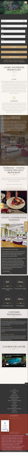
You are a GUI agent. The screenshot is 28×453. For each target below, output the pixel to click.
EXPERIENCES (14, 400)
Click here (22, 61)
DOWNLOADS (14, 413)
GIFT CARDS (14, 52)
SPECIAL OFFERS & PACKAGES (14, 401)
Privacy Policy (13, 419)
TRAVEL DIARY (14, 406)
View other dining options (14, 188)
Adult (2, 29)
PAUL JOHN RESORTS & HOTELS (14, 409)
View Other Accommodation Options (13, 162)
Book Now (5, 159)
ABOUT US (14, 403)
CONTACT (14, 411)
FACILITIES (14, 395)
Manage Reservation (14, 57)
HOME (14, 390)
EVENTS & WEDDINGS (14, 398)
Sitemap (8, 419)
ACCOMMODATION (14, 392)
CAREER (14, 405)
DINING (14, 393)
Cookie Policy (18, 419)
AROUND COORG (14, 396)
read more (6, 271)
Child (2, 34)
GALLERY (14, 408)
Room (2, 39)
